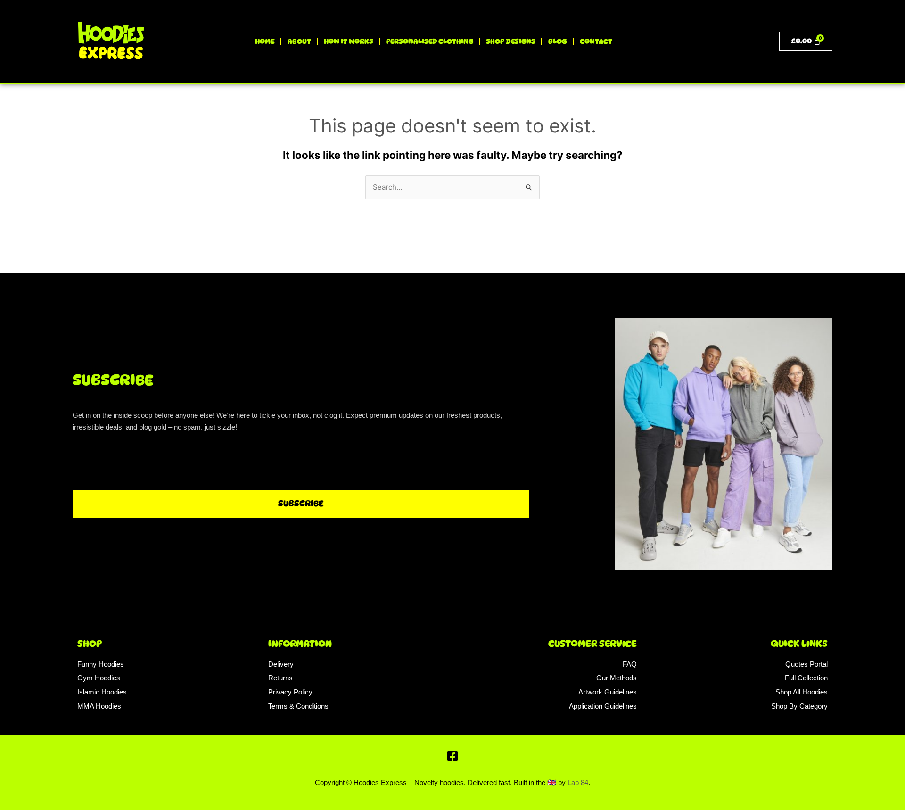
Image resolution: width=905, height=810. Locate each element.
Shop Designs (510, 41)
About (299, 41)
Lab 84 (578, 782)
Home (265, 41)
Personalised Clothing (429, 41)
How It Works (348, 41)
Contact (596, 41)
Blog (557, 41)
